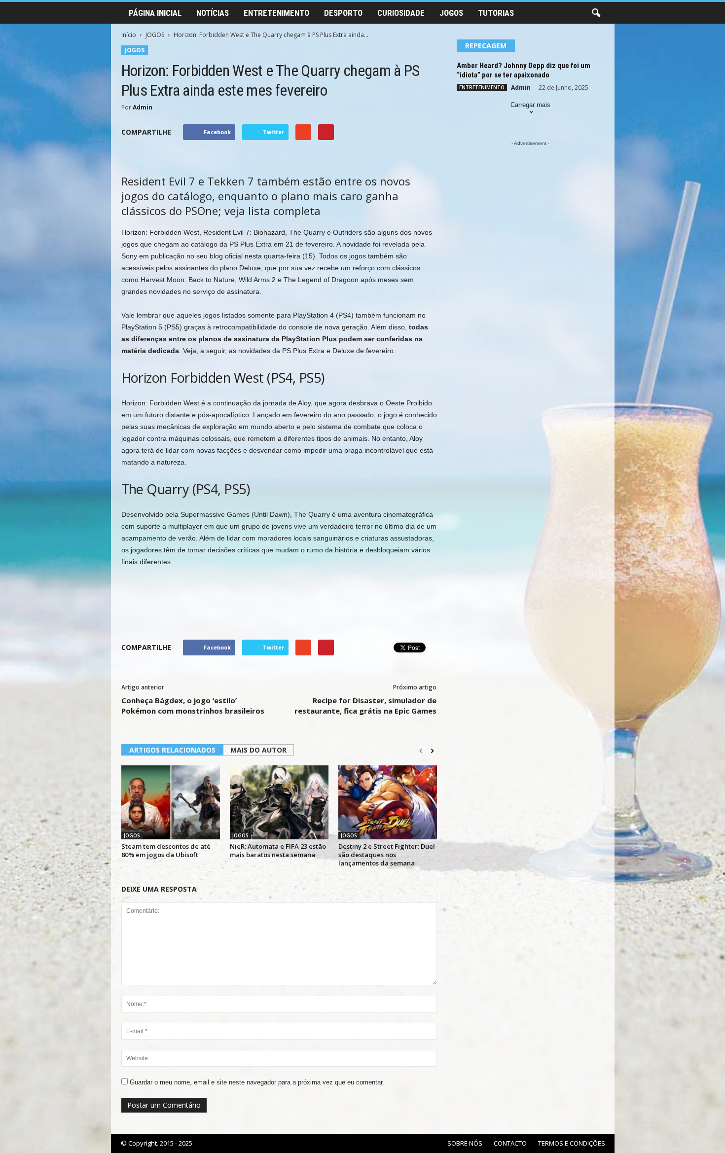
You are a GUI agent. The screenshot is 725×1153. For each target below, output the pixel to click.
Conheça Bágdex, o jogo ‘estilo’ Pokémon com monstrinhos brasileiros (192, 705)
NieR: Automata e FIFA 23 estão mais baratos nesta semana (278, 850)
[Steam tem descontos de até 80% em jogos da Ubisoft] (170, 802)
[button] (596, 13)
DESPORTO (343, 13)
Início (128, 35)
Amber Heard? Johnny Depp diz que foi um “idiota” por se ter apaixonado (523, 70)
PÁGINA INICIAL (155, 13)
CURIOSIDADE (401, 13)
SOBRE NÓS (464, 1143)
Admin (142, 107)
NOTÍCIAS (212, 13)
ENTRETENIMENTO (276, 13)
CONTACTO (510, 1143)
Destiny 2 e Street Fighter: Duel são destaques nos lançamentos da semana (386, 854)
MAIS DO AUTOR (258, 750)
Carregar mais (530, 104)
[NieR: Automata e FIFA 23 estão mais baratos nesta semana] (279, 802)
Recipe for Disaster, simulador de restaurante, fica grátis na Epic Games (365, 705)
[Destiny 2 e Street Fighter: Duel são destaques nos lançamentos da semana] (387, 802)
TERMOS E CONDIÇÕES (571, 1143)
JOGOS (451, 13)
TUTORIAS (496, 13)
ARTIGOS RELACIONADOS (172, 750)
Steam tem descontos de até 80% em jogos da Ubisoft (166, 850)
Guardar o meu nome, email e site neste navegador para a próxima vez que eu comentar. (257, 1082)
